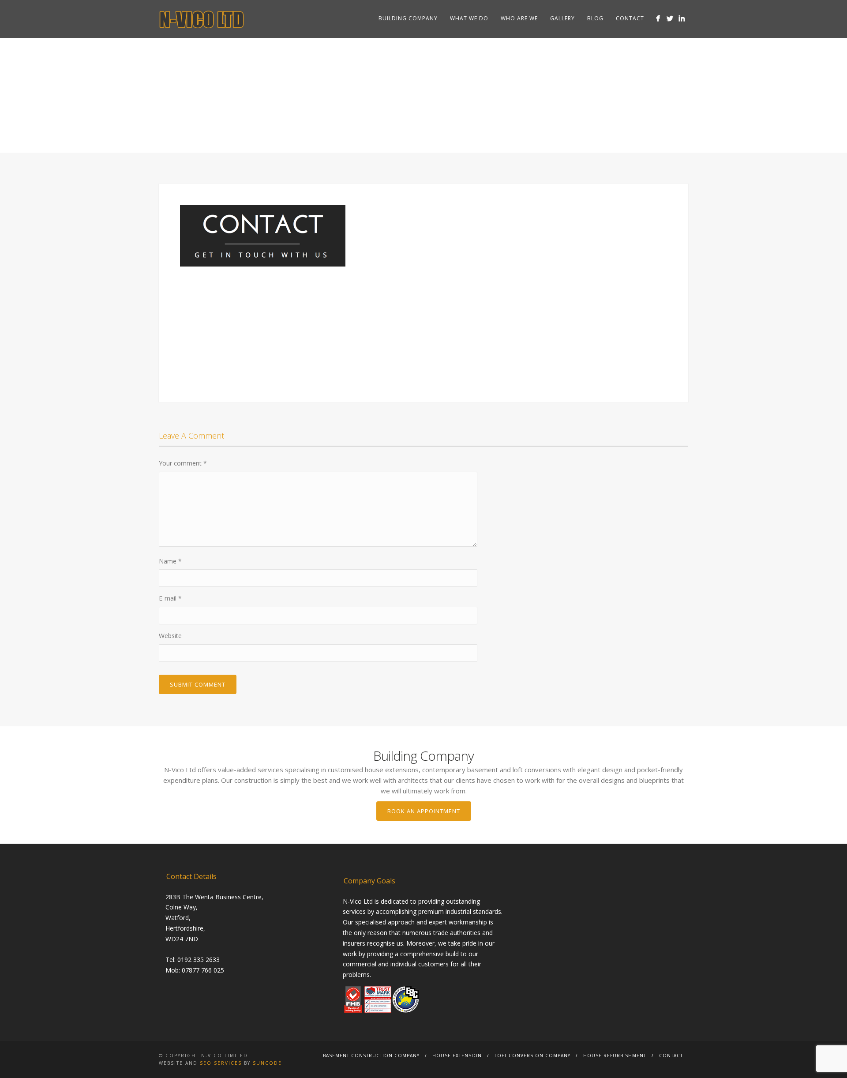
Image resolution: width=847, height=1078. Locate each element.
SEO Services (221, 1063)
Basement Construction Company (371, 1055)
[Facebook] (657, 18)
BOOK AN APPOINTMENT (423, 811)
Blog (595, 18)
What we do (469, 18)
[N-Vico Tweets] (669, 18)
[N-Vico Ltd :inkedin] (681, 18)
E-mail (170, 598)
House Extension (457, 1055)
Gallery (562, 18)
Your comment (183, 463)
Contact (630, 18)
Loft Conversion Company (532, 1055)
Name (170, 561)
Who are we (519, 18)
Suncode (267, 1063)
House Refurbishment (614, 1055)
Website (170, 635)
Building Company (408, 18)
